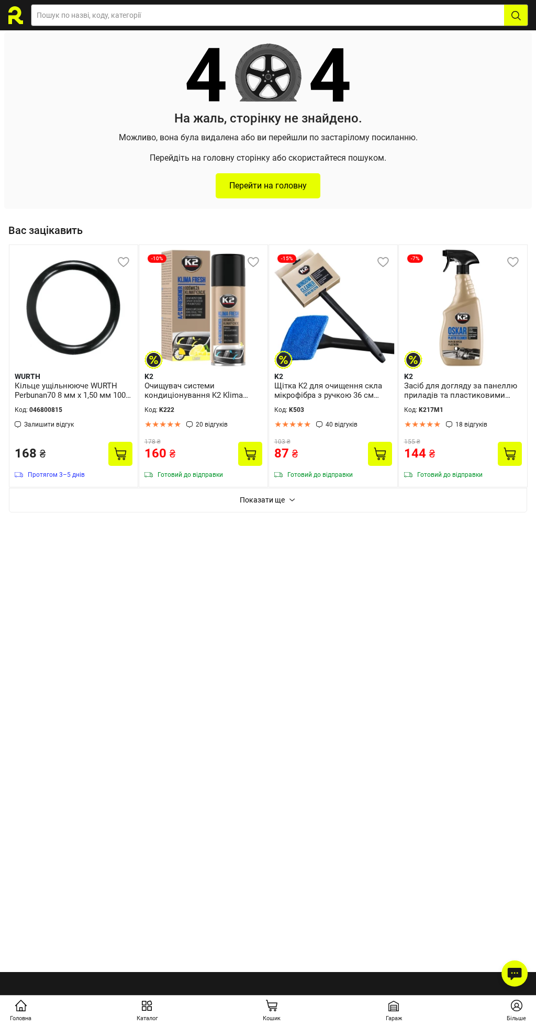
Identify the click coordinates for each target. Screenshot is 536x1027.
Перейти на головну (268, 186)
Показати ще (262, 500)
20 (212, 424)
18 (471, 424)
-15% (287, 258)
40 (342, 424)
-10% (157, 258)
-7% (415, 258)
